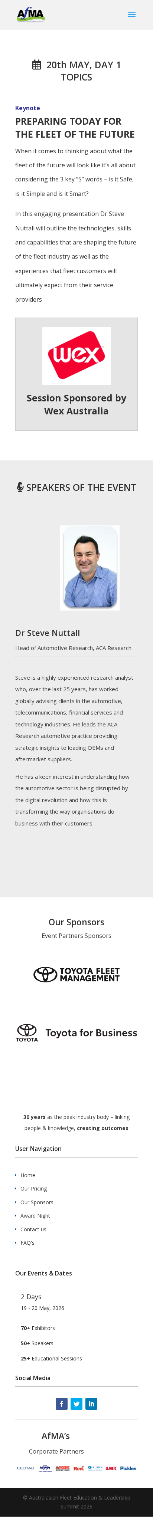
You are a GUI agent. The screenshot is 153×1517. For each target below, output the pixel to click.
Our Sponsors (36, 1202)
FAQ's (27, 1242)
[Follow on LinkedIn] (91, 1404)
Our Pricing (33, 1188)
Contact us (33, 1229)
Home (27, 1175)
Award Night (35, 1215)
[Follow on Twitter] (76, 1404)
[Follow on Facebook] (62, 1404)
